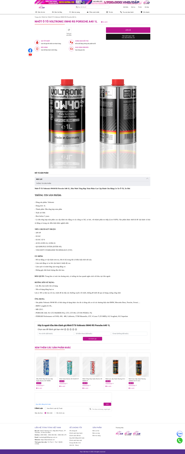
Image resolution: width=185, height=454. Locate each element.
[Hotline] (180, 440)
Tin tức (140, 7)
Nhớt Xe (44, 17)
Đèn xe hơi (95, 430)
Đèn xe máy (96, 433)
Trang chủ (38, 17)
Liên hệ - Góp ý (74, 445)
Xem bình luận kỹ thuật (54, 408)
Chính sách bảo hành (75, 433)
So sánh (105, 22)
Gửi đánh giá (92, 338)
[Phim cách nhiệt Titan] (137, 433)
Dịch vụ (133, 7)
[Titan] (119, 433)
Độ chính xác (61, 413)
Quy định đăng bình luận (43, 404)
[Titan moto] (128, 433)
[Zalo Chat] (180, 434)
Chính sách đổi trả (75, 435)
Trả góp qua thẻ (128, 36)
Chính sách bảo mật (75, 440)
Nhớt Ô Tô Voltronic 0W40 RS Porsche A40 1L (62, 17)
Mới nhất (49, 413)
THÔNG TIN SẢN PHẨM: (43, 183)
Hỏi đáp (147, 7)
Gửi (107, 404)
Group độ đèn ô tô (75, 443)
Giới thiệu (125, 7)
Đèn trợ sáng (96, 435)
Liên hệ (128, 30)
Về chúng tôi (73, 430)
